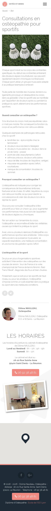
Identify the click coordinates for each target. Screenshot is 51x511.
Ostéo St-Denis (16, 4)
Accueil (5, 10)
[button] (25, 438)
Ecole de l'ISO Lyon (37, 502)
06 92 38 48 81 (26, 372)
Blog (12, 10)
